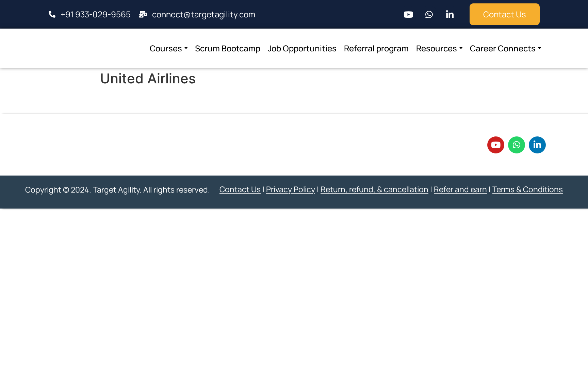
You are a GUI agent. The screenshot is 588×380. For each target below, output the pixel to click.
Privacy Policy (290, 189)
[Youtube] (408, 14)
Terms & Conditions (527, 189)
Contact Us (240, 189)
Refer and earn (460, 189)
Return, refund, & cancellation (374, 189)
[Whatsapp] (429, 14)
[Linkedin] (449, 14)
